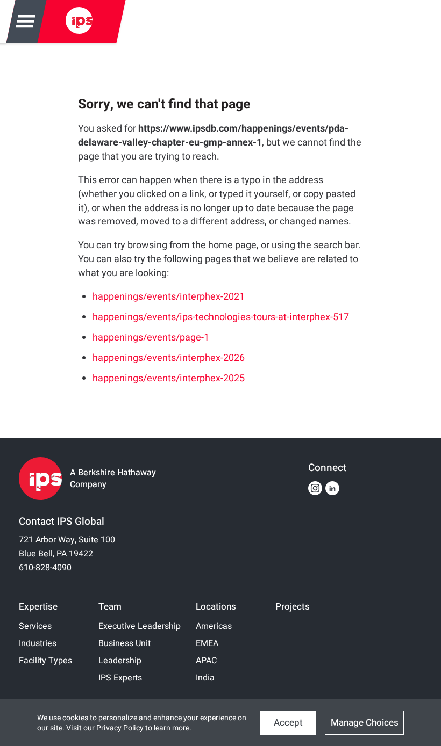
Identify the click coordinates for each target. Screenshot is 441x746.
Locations (216, 606)
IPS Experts (120, 677)
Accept (288, 722)
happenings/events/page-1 (151, 337)
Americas (214, 626)
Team (110, 606)
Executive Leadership (139, 626)
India (205, 677)
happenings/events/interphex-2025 (169, 378)
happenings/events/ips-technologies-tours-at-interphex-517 (221, 317)
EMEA (207, 643)
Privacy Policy (120, 728)
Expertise (38, 606)
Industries (37, 643)
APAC (206, 660)
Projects (292, 606)
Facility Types (45, 660)
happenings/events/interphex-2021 (169, 296)
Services (35, 626)
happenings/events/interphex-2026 (169, 358)
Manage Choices (365, 722)
